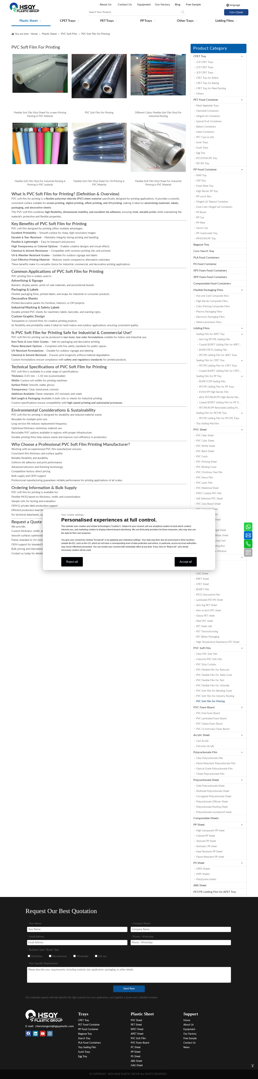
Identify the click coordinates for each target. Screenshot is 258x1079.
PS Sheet (198, 863)
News (186, 1047)
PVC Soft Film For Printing (99, 113)
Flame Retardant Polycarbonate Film (216, 763)
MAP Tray (201, 175)
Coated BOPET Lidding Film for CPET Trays (222, 371)
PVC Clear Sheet (205, 435)
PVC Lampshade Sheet (208, 520)
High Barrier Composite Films (212, 301)
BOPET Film (202, 589)
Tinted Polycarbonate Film (210, 774)
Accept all (186, 561)
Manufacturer (59, 956)
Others (200, 94)
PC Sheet (136, 1047)
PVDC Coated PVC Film (209, 493)
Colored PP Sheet (205, 836)
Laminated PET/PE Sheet (209, 600)
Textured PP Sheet (206, 841)
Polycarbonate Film (205, 752)
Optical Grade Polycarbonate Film (214, 769)
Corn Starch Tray (203, 251)
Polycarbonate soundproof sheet (213, 812)
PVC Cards (202, 456)
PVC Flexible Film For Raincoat (212, 670)
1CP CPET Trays (204, 62)
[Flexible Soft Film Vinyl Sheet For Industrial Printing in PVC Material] (158, 147)
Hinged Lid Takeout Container (212, 202)
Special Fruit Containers (209, 121)
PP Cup (200, 217)
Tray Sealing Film (87, 1047)
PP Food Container (205, 169)
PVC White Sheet (205, 446)
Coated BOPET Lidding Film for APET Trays (222, 345)
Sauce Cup (202, 228)
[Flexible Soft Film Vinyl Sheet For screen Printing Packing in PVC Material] (40, 73)
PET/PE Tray (202, 163)
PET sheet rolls (204, 626)
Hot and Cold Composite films (212, 296)
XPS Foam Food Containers (210, 270)
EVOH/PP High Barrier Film (214, 392)
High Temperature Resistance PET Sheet (217, 642)
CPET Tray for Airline (207, 78)
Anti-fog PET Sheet (206, 605)
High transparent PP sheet (210, 830)
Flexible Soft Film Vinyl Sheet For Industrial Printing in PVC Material (158, 183)
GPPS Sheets (203, 869)
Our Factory (162, 4)
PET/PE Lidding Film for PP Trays (216, 387)
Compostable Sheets (206, 818)
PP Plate (200, 223)
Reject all (72, 561)
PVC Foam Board (203, 707)
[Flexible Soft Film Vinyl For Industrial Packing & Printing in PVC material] (40, 143)
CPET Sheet (202, 584)
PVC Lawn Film (204, 483)
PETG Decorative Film (208, 595)
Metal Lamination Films (208, 322)
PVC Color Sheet (205, 441)
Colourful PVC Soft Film (209, 659)
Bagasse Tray (201, 244)
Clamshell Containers (207, 111)
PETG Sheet (202, 568)
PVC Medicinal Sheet (207, 488)
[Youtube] (42, 1033)
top (252, 1066)
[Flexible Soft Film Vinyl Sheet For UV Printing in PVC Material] (99, 143)
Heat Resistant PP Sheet (209, 852)
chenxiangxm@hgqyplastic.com (54, 1026)
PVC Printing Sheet (206, 462)
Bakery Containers (206, 127)
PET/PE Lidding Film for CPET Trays (218, 366)
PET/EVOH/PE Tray (206, 158)
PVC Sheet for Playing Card (211, 541)
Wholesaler (82, 956)
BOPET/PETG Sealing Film (213, 350)
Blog (177, 4)
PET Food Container (205, 99)
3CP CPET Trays (204, 73)
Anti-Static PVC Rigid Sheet (211, 530)
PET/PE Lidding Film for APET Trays (218, 355)
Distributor (36, 956)
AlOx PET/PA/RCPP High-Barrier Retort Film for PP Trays (222, 397)
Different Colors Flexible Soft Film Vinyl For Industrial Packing (158, 114)
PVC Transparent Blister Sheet (212, 535)
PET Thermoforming (207, 631)
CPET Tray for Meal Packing (211, 88)
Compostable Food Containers (212, 283)
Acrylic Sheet (201, 735)
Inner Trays (202, 142)
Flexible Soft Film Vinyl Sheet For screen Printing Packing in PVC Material (40, 114)
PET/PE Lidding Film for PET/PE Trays (219, 418)
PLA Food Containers (206, 257)
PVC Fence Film (204, 477)
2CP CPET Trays (204, 67)
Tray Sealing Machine (207, 423)
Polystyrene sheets (206, 879)
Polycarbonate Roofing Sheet (212, 807)
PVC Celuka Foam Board (209, 724)
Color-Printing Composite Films (213, 306)
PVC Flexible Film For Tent (210, 680)
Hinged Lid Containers (208, 116)
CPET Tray (199, 56)
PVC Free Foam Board (208, 713)
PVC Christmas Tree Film (209, 472)
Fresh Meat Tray (204, 186)
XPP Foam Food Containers (210, 277)
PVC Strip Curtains (206, 664)
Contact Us (125, 4)
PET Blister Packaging (207, 637)
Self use (101, 956)
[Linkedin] (35, 1033)
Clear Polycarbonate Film (209, 758)
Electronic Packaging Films (210, 317)
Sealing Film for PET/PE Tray (211, 413)
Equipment (144, 4)
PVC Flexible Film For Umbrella (212, 685)
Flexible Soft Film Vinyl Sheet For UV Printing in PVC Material (99, 183)
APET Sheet (202, 563)
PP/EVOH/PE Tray (206, 238)
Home (186, 1020)
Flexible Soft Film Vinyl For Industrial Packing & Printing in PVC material (40, 183)
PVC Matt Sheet (205, 525)
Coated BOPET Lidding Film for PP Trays (220, 402)
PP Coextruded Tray (206, 233)
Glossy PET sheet (205, 616)
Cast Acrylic (202, 741)
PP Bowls (201, 212)
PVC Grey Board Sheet (208, 504)
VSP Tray (201, 181)
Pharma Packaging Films (209, 312)
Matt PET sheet (204, 621)
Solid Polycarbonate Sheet (210, 786)
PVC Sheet (200, 429)
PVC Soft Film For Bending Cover (214, 691)
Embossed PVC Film (207, 514)
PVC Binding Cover (206, 467)
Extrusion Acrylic (205, 746)
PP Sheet (199, 824)
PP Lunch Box (203, 196)
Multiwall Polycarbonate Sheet (212, 791)
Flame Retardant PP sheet (210, 857)
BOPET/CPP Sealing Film (212, 381)
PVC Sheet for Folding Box (210, 546)
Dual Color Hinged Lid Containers (214, 207)
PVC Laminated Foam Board (211, 718)
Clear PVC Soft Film (206, 654)
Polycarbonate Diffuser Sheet (212, 802)
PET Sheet (199, 557)
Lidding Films (201, 328)
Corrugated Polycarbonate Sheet (213, 796)
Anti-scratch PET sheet (208, 610)
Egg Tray (200, 153)
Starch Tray (84, 1038)
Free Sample (193, 4)
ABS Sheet (199, 885)
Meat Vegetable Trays (207, 106)
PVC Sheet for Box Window (211, 551)
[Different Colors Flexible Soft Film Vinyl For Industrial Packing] (158, 74)
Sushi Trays (202, 148)
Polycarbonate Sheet (206, 780)
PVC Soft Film (202, 648)
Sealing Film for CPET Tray (210, 360)
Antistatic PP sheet (206, 846)
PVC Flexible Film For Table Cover (214, 675)
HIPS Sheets (203, 874)
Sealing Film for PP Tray (208, 376)
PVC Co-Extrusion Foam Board (212, 729)
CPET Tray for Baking (207, 83)
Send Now (129, 988)
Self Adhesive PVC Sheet (209, 499)
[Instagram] (50, 1033)
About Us (106, 4)
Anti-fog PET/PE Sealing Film (214, 339)
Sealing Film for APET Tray (210, 334)
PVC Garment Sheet (207, 509)
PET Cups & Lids (205, 137)
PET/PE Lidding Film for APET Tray (214, 891)
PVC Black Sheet (205, 451)
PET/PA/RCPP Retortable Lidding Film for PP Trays (222, 408)
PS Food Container (205, 264)
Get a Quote (236, 12)
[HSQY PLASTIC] (43, 1016)
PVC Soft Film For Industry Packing (215, 696)
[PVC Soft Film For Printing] (99, 76)
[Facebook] (28, 1033)
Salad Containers (205, 132)
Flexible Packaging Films (208, 290)
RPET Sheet (202, 579)
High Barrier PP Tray (207, 191)
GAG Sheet (202, 574)
